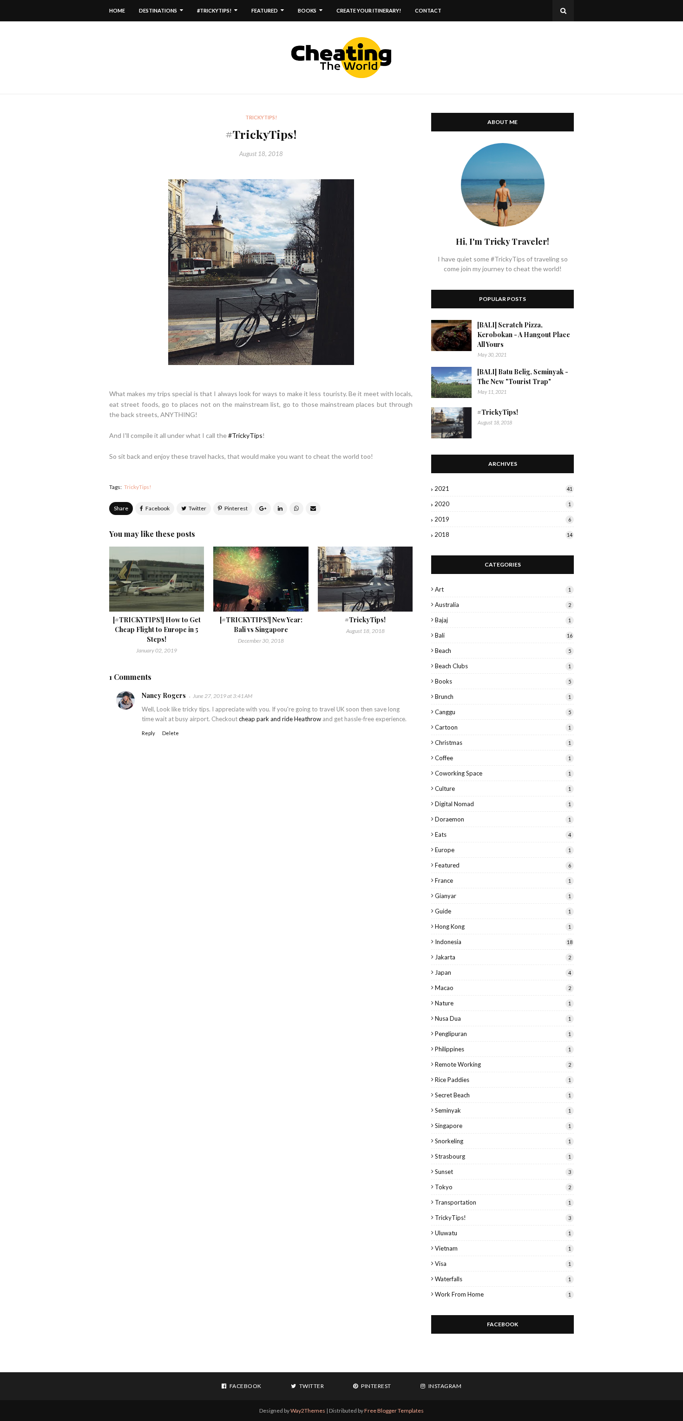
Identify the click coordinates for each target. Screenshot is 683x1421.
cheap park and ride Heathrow (280, 719)
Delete (170, 733)
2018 (503, 534)
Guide (503, 911)
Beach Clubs (503, 666)
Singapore (503, 1125)
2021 (503, 488)
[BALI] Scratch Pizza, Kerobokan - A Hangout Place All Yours (523, 334)
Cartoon (503, 727)
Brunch (503, 696)
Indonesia (503, 941)
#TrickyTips (245, 435)
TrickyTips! (137, 486)
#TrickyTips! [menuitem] (214, 10)
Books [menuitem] (307, 10)
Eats (503, 834)
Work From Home (503, 1294)
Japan (503, 972)
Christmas (503, 742)
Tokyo (503, 1187)
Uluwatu (503, 1233)
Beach (503, 650)
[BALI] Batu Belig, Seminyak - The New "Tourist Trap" (522, 376)
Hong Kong (503, 926)
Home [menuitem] (117, 10)
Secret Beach (503, 1095)
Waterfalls (503, 1279)
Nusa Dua (503, 1018)
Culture (503, 788)
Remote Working (503, 1064)
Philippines (503, 1049)
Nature (503, 1003)
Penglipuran (503, 1033)
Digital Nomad (503, 804)
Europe (503, 850)
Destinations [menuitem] (158, 10)
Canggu (503, 712)
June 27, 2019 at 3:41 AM (222, 695)
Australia (503, 604)
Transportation (503, 1202)
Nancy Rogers (164, 695)
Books (503, 681)
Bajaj (503, 620)
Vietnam (503, 1248)
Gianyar (503, 896)
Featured (503, 865)
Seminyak (503, 1110)
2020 (502, 504)
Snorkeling (503, 1141)
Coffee (503, 758)
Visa (503, 1263)
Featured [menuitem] (264, 10)
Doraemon (503, 819)
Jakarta (503, 957)
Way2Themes (307, 1410)
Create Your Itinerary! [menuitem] (368, 10)
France (503, 880)
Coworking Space (503, 773)
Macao (503, 987)
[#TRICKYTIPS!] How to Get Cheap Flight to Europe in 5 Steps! (157, 629)
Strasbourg (503, 1156)
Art (503, 589)
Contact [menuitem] (428, 10)
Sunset (503, 1171)
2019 (502, 519)
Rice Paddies (503, 1079)
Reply (148, 733)
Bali (503, 635)
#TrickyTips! (365, 619)
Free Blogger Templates (394, 1410)
